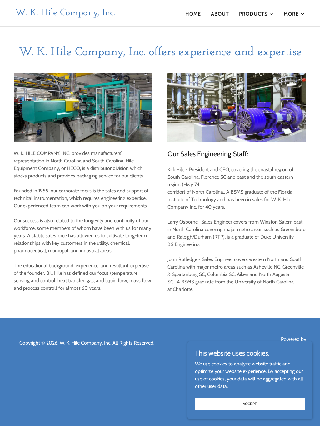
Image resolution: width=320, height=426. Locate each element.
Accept (250, 403)
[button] (256, 14)
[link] (65, 14)
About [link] (220, 14)
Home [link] (193, 14)
